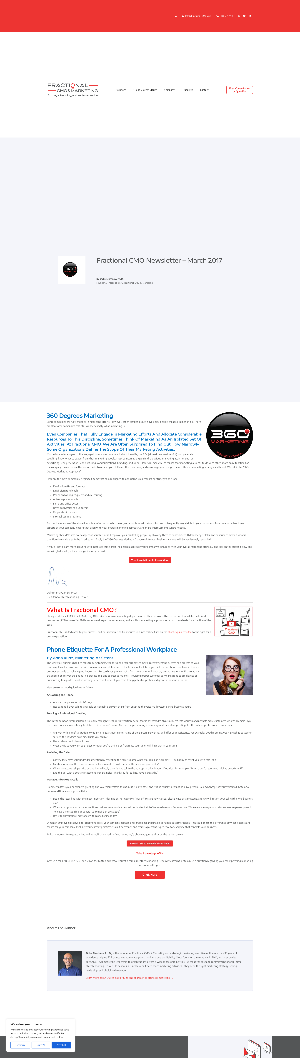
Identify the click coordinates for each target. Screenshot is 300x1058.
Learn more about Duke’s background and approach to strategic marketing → (129, 977)
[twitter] (239, 16)
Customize (20, 1045)
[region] (40, 1035)
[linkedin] (250, 16)
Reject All (41, 1045)
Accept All (61, 1045)
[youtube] (244, 16)
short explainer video (180, 632)
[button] (176, 16)
